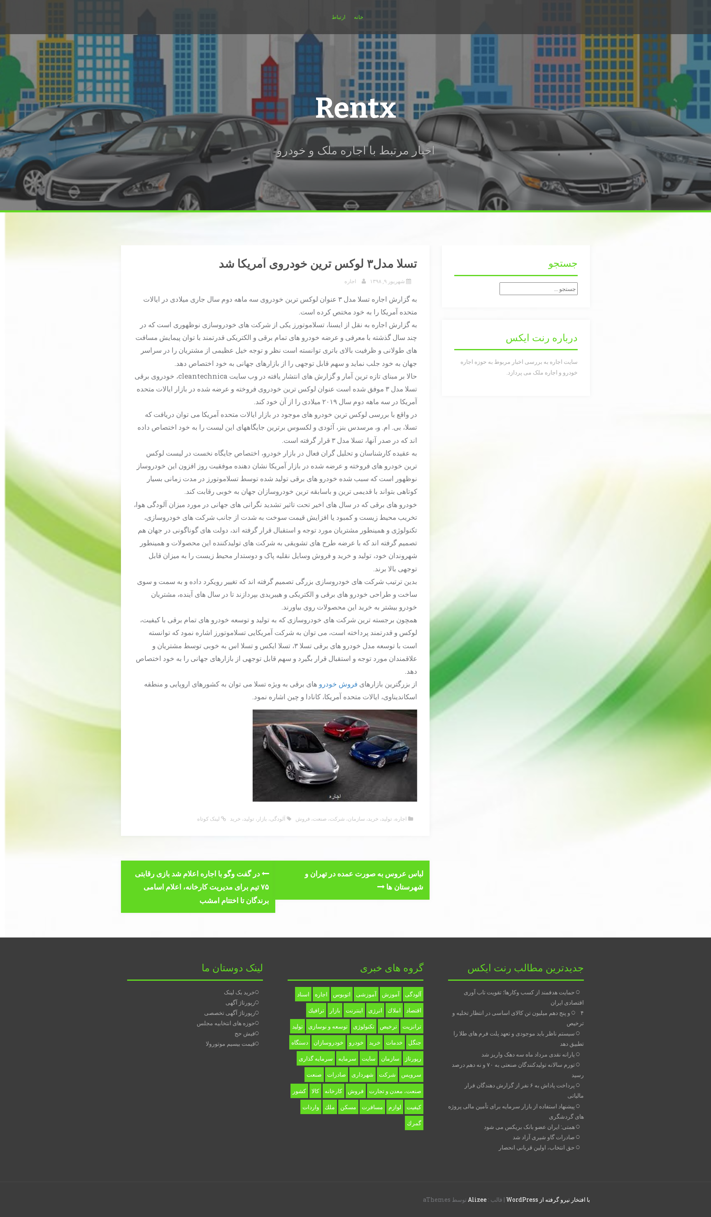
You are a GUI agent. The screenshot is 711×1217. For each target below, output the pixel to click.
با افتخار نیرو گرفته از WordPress (548, 1199)
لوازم (394, 1107)
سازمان (356, 818)
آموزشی (366, 994)
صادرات (336, 1074)
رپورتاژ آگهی (240, 1002)
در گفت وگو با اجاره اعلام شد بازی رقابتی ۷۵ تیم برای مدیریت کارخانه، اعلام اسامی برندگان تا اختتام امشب (202, 886)
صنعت (320, 818)
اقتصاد (413, 1010)
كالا (315, 1091)
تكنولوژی (363, 1026)
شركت (387, 1074)
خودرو (328, 684)
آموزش (391, 994)
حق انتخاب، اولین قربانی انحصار (537, 1147)
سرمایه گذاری (316, 1058)
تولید (386, 818)
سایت (369, 1058)
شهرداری (362, 1074)
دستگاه (299, 1042)
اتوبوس (342, 994)
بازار (262, 818)
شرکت (337, 818)
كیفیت (414, 1107)
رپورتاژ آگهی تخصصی (229, 1013)
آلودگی (278, 818)
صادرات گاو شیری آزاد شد (544, 1137)
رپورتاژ (413, 1058)
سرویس (411, 1074)
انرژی (375, 1010)
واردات (310, 1107)
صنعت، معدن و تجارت (395, 1091)
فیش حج (245, 1033)
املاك (394, 1010)
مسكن (348, 1107)
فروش (348, 684)
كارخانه (333, 1091)
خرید (373, 818)
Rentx (355, 108)
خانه (358, 17)
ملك (330, 1107)
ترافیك (316, 1010)
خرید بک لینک (239, 992)
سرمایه (347, 1058)
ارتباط (339, 17)
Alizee (477, 1199)
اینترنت (354, 1010)
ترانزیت (411, 1026)
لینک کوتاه (209, 818)
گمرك (414, 1123)
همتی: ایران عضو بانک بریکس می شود (529, 1127)
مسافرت (372, 1107)
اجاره (350, 281)
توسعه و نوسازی (328, 1026)
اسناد (303, 994)
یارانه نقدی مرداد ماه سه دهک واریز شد (528, 1054)
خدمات (394, 1042)
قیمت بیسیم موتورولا (230, 1043)
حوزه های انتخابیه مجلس (226, 1023)
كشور (299, 1091)
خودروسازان (329, 1042)
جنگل (414, 1042)
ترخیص (388, 1026)
